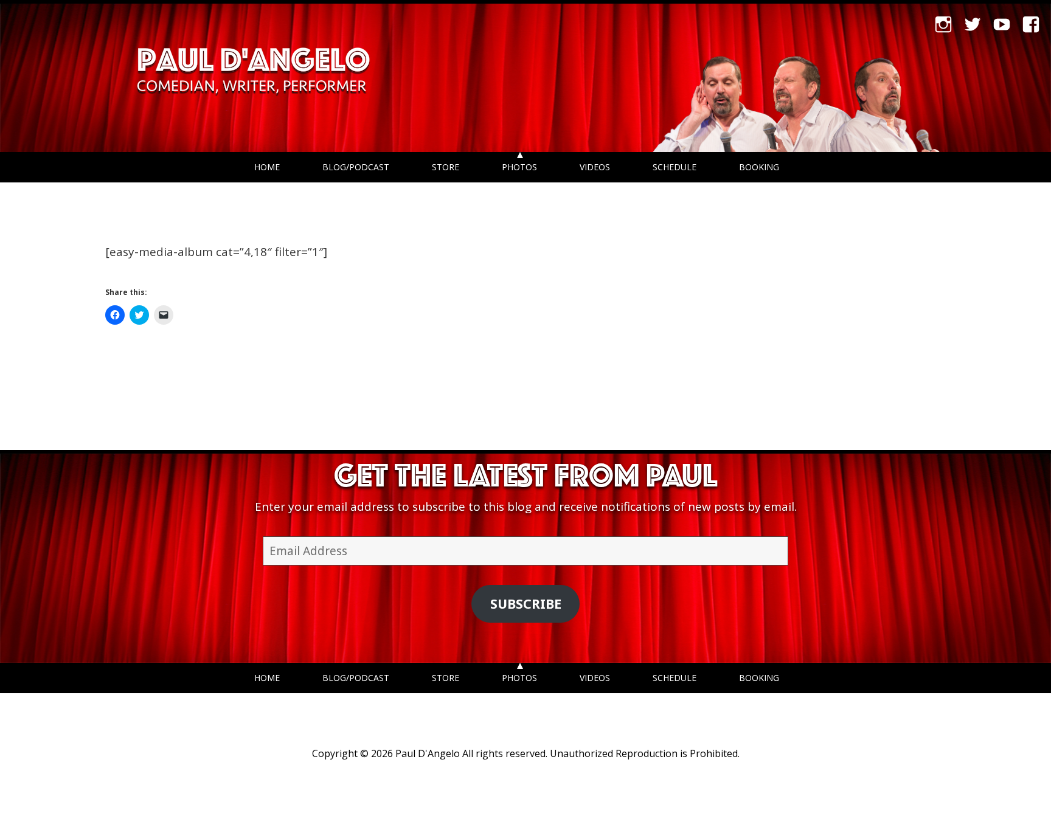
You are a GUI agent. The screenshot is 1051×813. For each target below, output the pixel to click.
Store (445, 167)
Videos (595, 167)
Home (267, 167)
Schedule (674, 167)
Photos (519, 167)
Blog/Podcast (355, 167)
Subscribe (525, 603)
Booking (759, 167)
